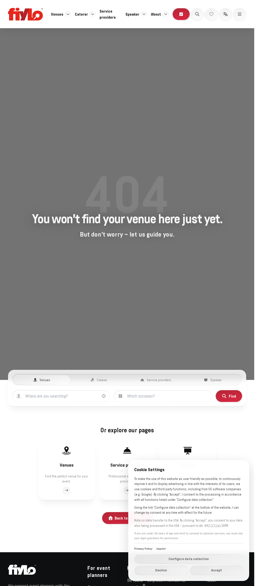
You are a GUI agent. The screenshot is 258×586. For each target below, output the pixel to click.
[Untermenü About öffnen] (166, 14)
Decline (161, 570)
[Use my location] (104, 396)
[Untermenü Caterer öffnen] (92, 14)
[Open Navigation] (239, 14)
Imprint (161, 548)
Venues (57, 14)
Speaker (132, 14)
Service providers (108, 14)
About (156, 14)
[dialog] (188, 520)
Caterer (81, 14)
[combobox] (66, 396)
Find (232, 396)
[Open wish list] (211, 14)
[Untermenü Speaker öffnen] (144, 14)
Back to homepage (130, 518)
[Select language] (225, 14)
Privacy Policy (143, 548)
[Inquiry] (181, 14)
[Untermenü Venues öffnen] (68, 14)
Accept (216, 570)
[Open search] (197, 14)
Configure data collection (189, 559)
